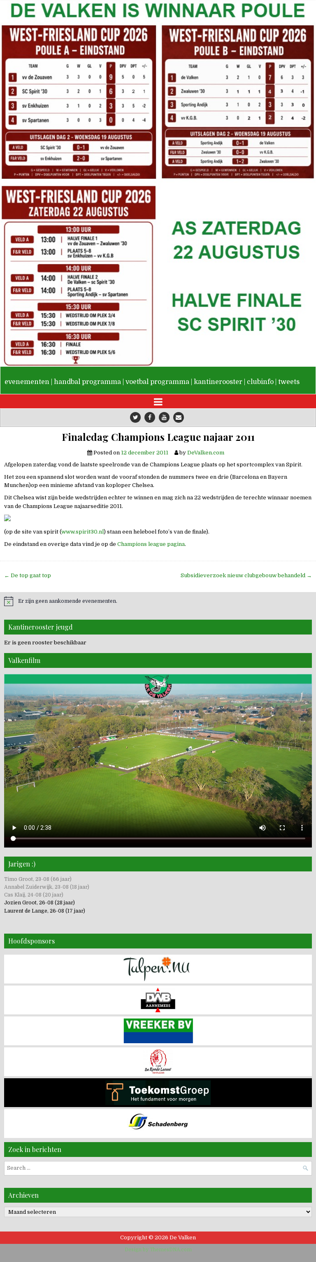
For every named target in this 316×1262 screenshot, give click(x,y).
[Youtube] (164, 417)
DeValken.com (205, 453)
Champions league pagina (151, 544)
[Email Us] (178, 417)
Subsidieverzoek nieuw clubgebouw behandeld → (246, 575)
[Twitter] (135, 417)
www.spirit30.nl (82, 532)
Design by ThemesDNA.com (158, 1250)
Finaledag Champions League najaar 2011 (158, 437)
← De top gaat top (27, 575)
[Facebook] (149, 417)
